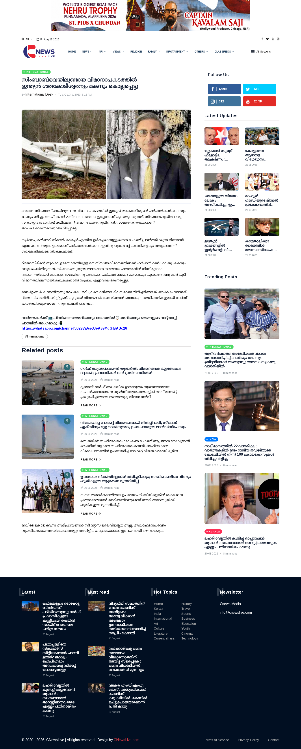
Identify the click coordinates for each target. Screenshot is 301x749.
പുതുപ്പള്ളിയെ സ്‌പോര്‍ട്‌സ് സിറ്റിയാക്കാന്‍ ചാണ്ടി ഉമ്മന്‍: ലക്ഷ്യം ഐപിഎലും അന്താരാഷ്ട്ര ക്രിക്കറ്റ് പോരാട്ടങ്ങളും (61, 657)
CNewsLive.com (126, 740)
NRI (101, 51)
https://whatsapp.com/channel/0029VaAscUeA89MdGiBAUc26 (74, 328)
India (157, 613)
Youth (185, 628)
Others (200, 51)
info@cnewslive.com (236, 612)
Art (156, 623)
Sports (186, 613)
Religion (136, 51)
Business (188, 618)
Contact (273, 740)
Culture (159, 628)
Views (117, 51)
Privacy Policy (248, 740)
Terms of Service (216, 740)
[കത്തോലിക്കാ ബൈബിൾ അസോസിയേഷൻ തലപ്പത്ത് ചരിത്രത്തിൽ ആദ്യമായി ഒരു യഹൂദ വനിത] (262, 227)
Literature (160, 633)
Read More (88, 405)
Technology (189, 638)
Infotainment (175, 51)
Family (152, 51)
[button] (27, 39)
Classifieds (223, 51)
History (186, 604)
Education (188, 623)
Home (72, 51)
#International (34, 336)
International (163, 618)
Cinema (187, 633)
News (85, 51)
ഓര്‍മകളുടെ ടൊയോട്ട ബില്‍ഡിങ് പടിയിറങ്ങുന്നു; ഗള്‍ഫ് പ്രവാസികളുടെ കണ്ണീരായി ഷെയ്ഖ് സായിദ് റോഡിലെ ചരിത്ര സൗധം (62, 616)
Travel (185, 608)
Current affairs (164, 638)
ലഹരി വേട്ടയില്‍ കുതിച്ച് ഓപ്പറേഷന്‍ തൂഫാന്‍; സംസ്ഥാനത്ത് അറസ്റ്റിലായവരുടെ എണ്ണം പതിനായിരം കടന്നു (240, 542)
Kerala (158, 608)
